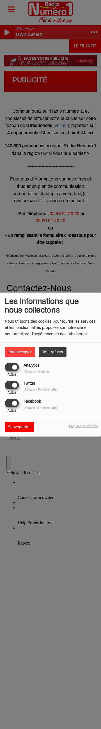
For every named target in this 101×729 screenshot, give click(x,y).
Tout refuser (52, 352)
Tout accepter (20, 352)
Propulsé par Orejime (83, 426)
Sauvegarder (19, 427)
